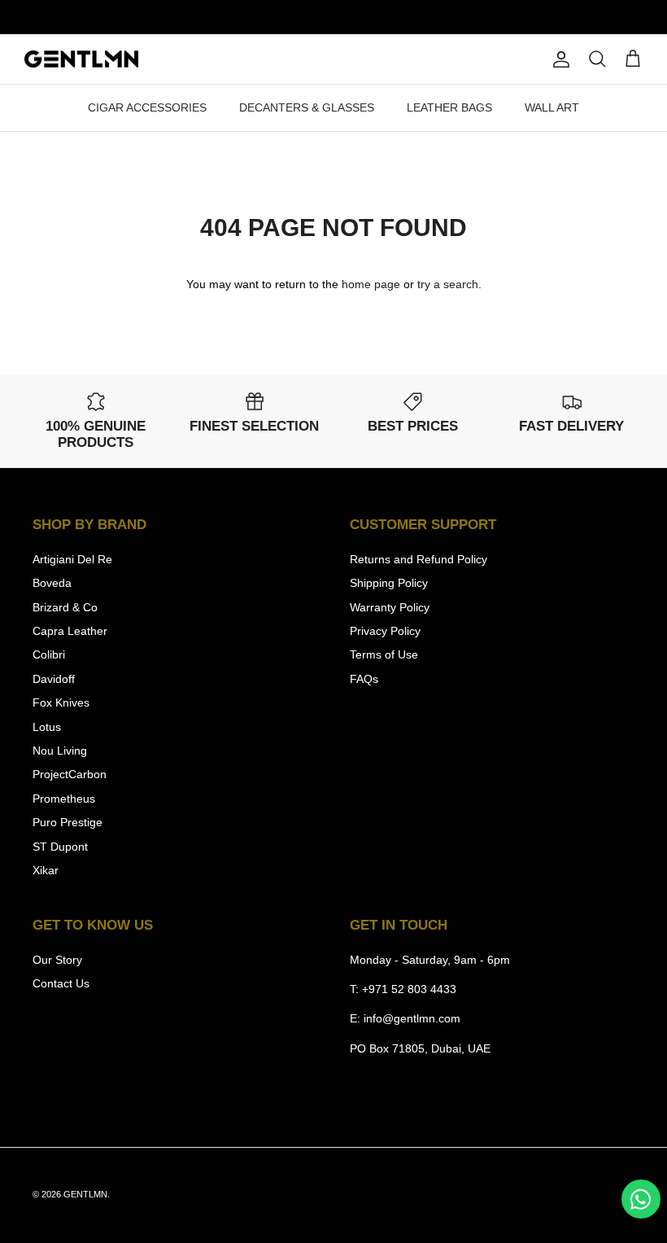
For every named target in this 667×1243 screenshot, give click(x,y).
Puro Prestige (67, 822)
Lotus (47, 726)
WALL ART (552, 107)
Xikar (46, 870)
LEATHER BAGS (449, 107)
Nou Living (60, 750)
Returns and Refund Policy (418, 559)
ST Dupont (60, 846)
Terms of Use (384, 654)
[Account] (558, 59)
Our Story (57, 959)
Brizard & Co (65, 607)
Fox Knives (61, 702)
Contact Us (61, 983)
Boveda (52, 582)
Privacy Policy (385, 630)
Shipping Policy (389, 582)
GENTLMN (85, 1194)
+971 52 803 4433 (409, 989)
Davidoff (54, 678)
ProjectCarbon (70, 774)
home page (371, 284)
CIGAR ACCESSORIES (147, 107)
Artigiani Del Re (72, 559)
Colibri (49, 654)
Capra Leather (70, 630)
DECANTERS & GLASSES (306, 107)
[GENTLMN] (81, 59)
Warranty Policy (389, 607)
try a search (447, 284)
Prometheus (64, 798)
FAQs (364, 678)
